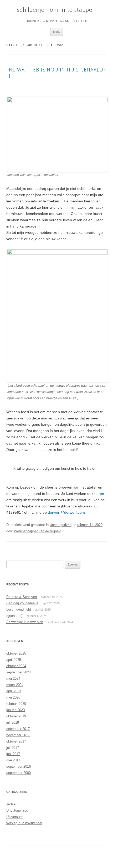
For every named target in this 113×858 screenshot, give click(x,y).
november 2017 (18, 735)
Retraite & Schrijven (21, 597)
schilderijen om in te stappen (56, 10)
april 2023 (13, 691)
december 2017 (18, 729)
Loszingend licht (18, 609)
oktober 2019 (16, 716)
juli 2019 (12, 722)
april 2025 (13, 660)
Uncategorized (60, 525)
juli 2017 (12, 748)
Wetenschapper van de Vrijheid (37, 531)
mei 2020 (13, 697)
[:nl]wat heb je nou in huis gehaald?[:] (56, 73)
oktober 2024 (16, 666)
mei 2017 (13, 760)
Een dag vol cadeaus (22, 603)
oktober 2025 (16, 653)
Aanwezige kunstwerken (24, 622)
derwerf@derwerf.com (66, 512)
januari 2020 (15, 710)
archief (11, 804)
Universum (14, 817)
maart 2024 (14, 685)
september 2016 (18, 766)
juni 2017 (13, 754)
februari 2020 (16, 704)
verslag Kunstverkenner (24, 823)
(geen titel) (14, 616)
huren (99, 493)
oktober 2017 (16, 741)
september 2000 (18, 773)
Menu (56, 31)
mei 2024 (13, 678)
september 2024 (18, 672)
